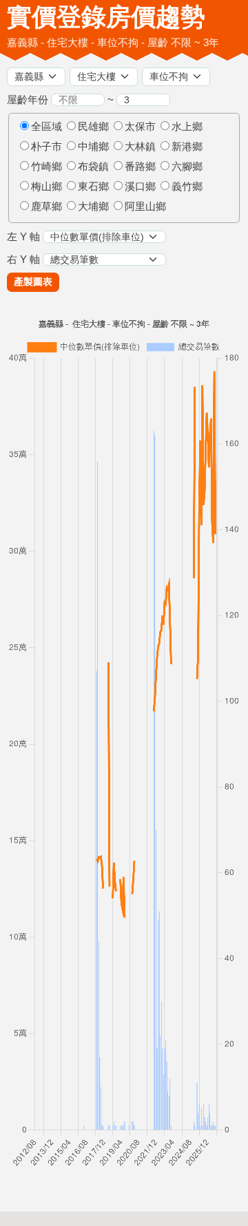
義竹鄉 (187, 186)
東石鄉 (93, 186)
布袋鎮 (93, 166)
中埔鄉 (93, 146)
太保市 (140, 126)
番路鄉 (140, 166)
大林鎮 (140, 146)
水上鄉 (187, 126)
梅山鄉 (46, 186)
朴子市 (46, 146)
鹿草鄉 (46, 206)
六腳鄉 (187, 166)
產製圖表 (33, 281)
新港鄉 (187, 146)
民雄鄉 (93, 126)
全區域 (46, 126)
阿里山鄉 (145, 206)
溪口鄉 (140, 186)
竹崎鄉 (46, 166)
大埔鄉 (93, 206)
